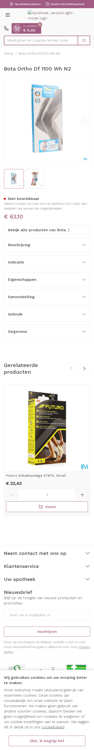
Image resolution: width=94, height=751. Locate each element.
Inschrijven (47, 631)
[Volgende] (85, 120)
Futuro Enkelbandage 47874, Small (36, 475)
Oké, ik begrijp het (47, 740)
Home (8, 53)
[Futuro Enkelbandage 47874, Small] (47, 428)
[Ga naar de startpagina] (51, 15)
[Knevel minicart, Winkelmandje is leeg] (17, 28)
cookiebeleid (53, 727)
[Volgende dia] (84, 368)
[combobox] (41, 40)
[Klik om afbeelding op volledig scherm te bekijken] (47, 120)
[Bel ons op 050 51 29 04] (6, 28)
